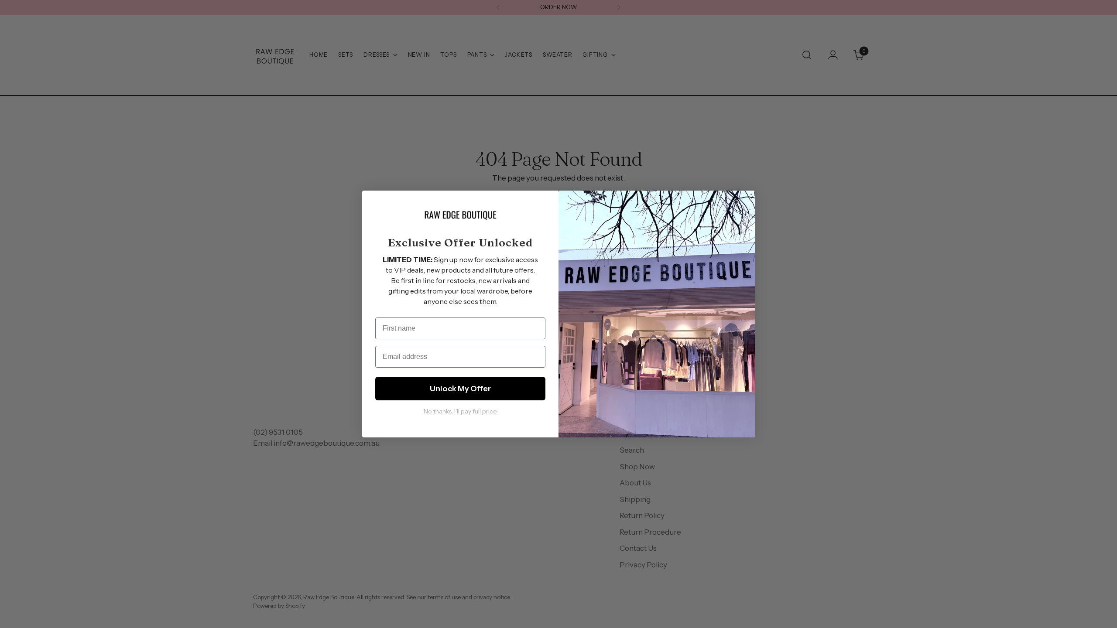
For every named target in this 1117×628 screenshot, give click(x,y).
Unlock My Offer (460, 388)
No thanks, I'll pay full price (460, 411)
